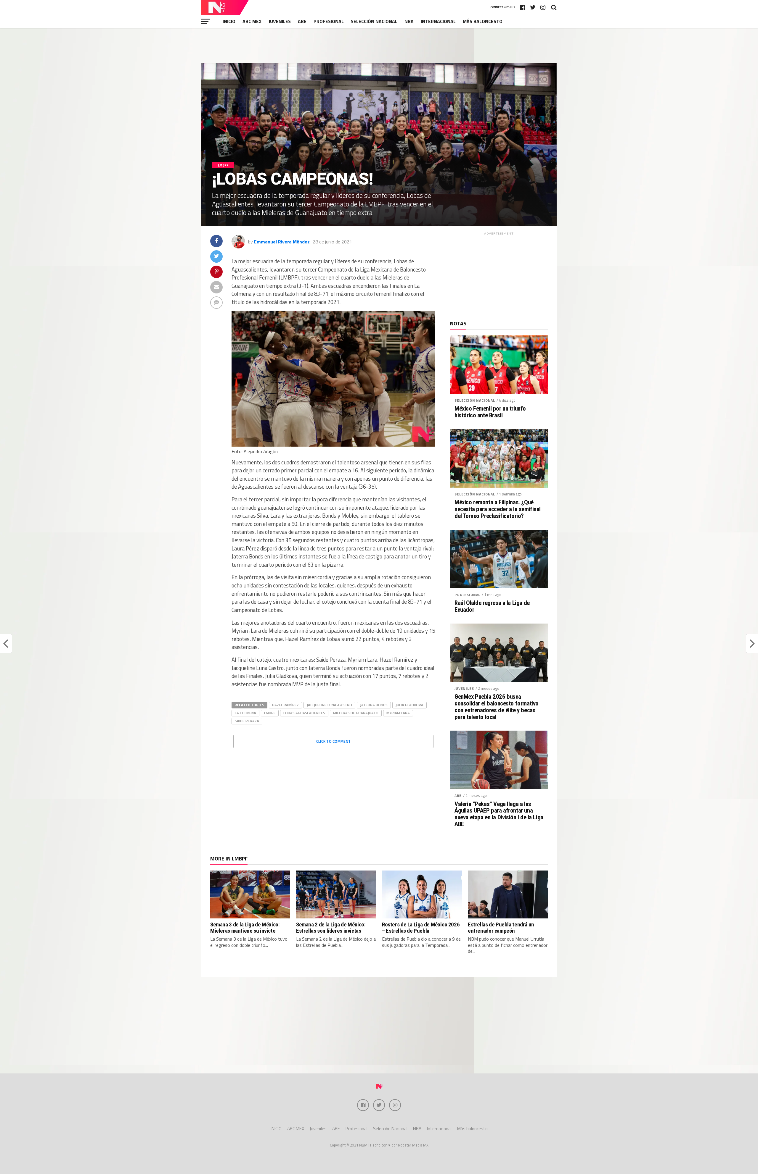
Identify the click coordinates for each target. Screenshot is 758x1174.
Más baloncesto (482, 21)
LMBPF (269, 713)
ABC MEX (252, 21)
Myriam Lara (398, 713)
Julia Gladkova (409, 705)
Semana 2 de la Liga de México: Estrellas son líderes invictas (330, 927)
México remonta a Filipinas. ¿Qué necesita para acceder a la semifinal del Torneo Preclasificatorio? (498, 509)
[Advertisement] (379, 45)
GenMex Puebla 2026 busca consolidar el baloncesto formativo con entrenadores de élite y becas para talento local (497, 707)
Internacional (438, 21)
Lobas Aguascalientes (304, 713)
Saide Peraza (247, 721)
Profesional (329, 21)
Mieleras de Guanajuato (355, 713)
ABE (302, 21)
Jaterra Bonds (374, 705)
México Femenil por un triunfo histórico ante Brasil (490, 412)
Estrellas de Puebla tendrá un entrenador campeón (501, 927)
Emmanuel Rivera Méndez (282, 241)
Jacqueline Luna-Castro (329, 705)
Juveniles (280, 21)
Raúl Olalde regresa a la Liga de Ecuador (492, 606)
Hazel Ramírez (285, 705)
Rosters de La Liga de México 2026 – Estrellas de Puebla (421, 927)
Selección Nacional (374, 21)
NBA (409, 21)
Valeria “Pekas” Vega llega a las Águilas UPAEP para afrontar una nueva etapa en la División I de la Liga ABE (499, 814)
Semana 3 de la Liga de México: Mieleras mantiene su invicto (245, 927)
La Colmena (245, 713)
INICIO (229, 21)
